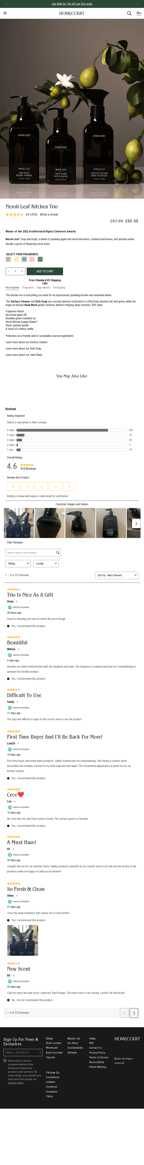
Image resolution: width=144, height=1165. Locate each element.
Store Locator (54, 1043)
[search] (129, 13)
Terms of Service (99, 1057)
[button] (5, 4)
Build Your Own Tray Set (54, 1055)
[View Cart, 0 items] (139, 13)
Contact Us (95, 1047)
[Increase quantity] (22, 271)
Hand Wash (36, 355)
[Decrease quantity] (9, 271)
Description (12, 287)
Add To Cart (45, 271)
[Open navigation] (23, 13)
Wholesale (52, 1047)
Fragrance (28, 287)
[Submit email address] (40, 1052)
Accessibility (96, 1062)
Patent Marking (97, 1066)
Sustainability (75, 1047)
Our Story (73, 1043)
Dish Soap (35, 348)
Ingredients (43, 287)
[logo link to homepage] (72, 13)
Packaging (59, 287)
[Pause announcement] (131, 4)
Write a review (49, 214)
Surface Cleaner (38, 342)
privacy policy (16, 1082)
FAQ (91, 1043)
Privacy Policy (97, 1052)
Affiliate (72, 1052)
